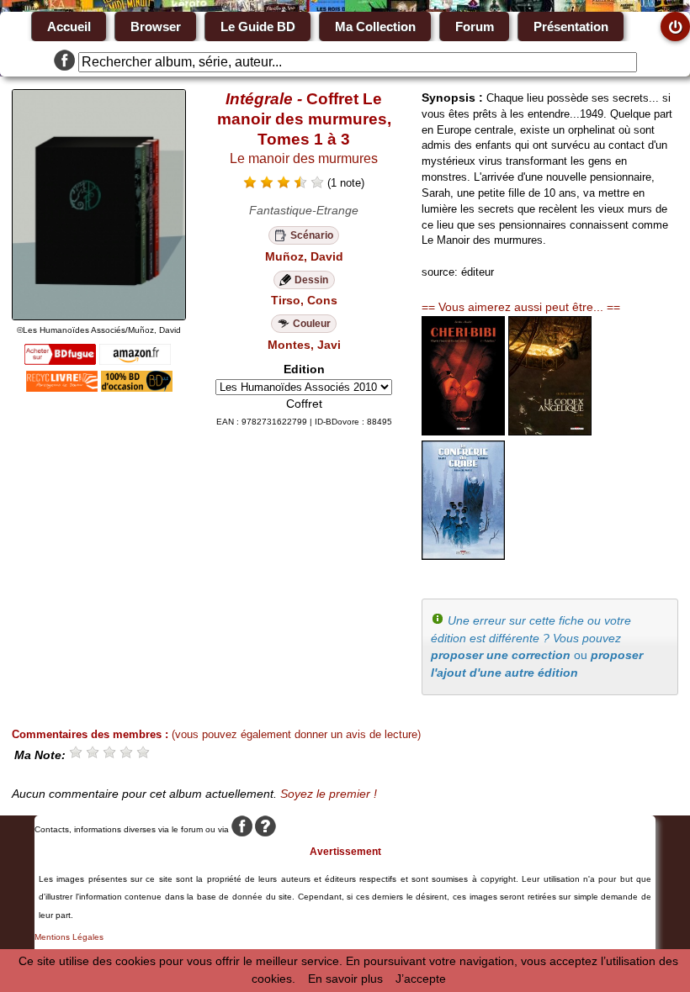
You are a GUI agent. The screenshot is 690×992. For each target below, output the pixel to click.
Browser (155, 26)
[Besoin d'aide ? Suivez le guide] (265, 829)
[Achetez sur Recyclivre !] (62, 387)
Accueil (69, 26)
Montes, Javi (304, 344)
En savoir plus (345, 978)
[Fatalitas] (463, 431)
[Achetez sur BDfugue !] (60, 360)
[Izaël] (550, 431)
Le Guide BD (257, 26)
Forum (474, 26)
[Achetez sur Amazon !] (135, 360)
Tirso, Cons (304, 300)
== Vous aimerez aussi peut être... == (521, 307)
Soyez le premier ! (328, 793)
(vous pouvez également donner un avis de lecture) (296, 734)
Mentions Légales (69, 937)
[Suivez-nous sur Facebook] (64, 62)
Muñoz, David (304, 256)
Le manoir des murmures (304, 158)
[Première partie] (463, 555)
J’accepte (420, 978)
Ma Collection (375, 26)
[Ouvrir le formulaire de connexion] (675, 26)
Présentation (570, 26)
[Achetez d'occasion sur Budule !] (136, 387)
